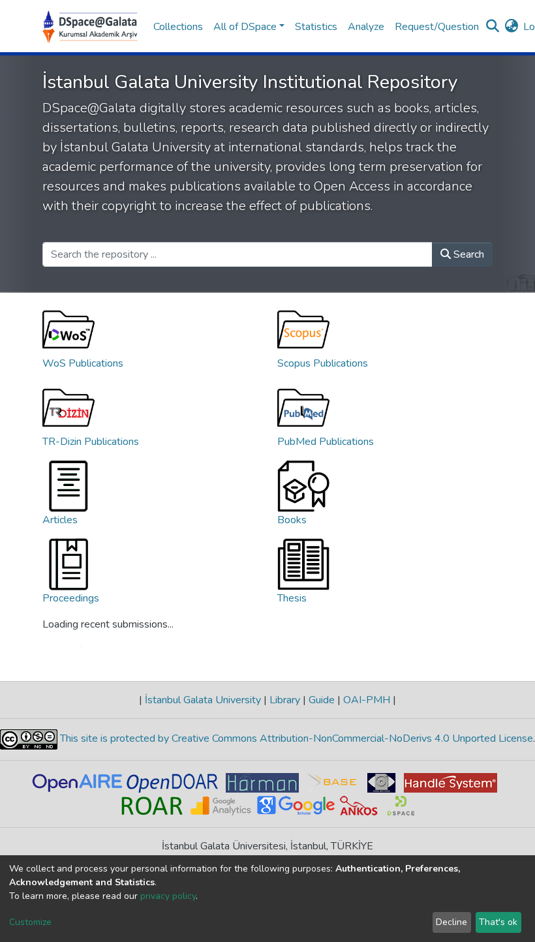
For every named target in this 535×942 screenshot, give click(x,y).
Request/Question (437, 27)
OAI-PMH (367, 700)
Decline (451, 922)
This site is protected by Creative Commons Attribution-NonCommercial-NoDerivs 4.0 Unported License (295, 739)
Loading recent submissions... (108, 624)
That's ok (498, 922)
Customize (30, 922)
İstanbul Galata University (203, 700)
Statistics (316, 27)
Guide (321, 700)
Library (285, 700)
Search (467, 254)
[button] (511, 27)
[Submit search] (492, 27)
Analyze (366, 27)
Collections (178, 27)
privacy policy (168, 896)
